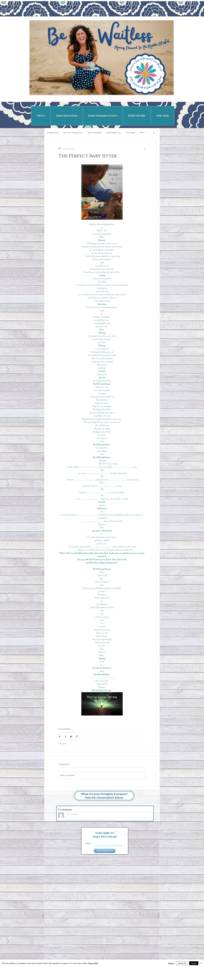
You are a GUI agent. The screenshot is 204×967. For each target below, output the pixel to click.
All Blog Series (52, 133)
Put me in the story (64, 729)
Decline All (182, 963)
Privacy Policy (93, 963)
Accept (193, 963)
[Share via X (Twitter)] (65, 736)
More (142, 133)
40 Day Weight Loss (113, 133)
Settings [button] (171, 963)
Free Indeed (130, 133)
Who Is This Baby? (94, 133)
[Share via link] (77, 736)
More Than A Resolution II (73, 133)
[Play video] (102, 703)
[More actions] (144, 149)
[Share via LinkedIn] (71, 736)
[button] (154, 133)
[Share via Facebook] (59, 736)
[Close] (201, 963)
